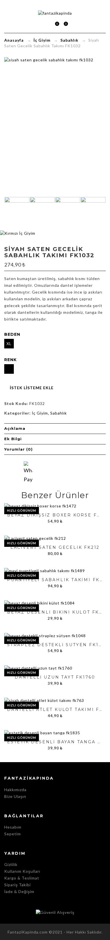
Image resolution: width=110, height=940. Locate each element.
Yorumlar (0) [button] (18, 449)
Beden (12, 334)
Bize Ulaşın (15, 796)
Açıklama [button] (14, 428)
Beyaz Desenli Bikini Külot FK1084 (55, 612)
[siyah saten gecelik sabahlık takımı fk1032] (93, 213)
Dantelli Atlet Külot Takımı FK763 (55, 710)
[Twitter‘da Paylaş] (49, 471)
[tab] (55, 428)
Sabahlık (69, 40)
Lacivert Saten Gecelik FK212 (55, 547)
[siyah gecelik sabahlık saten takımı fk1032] (67, 213)
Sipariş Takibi (17, 884)
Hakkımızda (15, 789)
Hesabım (12, 827)
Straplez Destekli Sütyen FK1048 (55, 645)
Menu (37, 23)
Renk (10, 360)
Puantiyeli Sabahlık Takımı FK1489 (55, 580)
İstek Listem (63, 24)
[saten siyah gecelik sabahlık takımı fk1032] (17, 213)
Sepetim (55, 24)
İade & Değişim (19, 891)
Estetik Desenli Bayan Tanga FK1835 (55, 742)
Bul (72, 23)
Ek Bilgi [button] (13, 439)
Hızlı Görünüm (21, 510)
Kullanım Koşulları (22, 871)
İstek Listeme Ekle (32, 387)
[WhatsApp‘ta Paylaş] (28, 465)
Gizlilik (10, 864)
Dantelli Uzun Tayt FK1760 (55, 677)
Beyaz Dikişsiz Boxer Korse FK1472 (55, 515)
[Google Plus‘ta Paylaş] (60, 471)
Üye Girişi (46, 23)
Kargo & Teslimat (21, 878)
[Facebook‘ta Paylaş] (38, 471)
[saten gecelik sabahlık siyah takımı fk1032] (42, 213)
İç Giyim (42, 40)
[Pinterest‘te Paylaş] (71, 471)
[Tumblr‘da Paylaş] (81, 471)
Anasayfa (14, 40)
